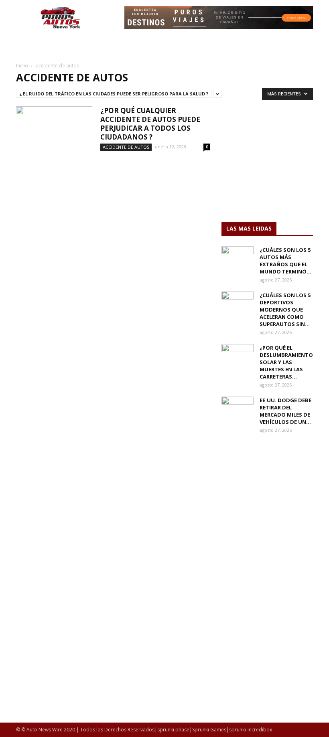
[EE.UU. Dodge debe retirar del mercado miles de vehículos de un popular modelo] (237, 408)
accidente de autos (126, 147)
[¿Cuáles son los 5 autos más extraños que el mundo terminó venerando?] (237, 257)
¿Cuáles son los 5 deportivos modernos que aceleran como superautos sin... (285, 310)
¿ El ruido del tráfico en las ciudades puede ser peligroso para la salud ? (113, 94)
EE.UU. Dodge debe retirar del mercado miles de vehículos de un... (285, 411)
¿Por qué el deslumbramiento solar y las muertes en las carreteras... (286, 362)
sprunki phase (173, 729)
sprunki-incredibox (250, 729)
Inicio (22, 65)
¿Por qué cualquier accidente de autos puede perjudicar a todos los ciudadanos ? (150, 124)
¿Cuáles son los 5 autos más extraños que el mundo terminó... (285, 260)
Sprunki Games (209, 729)
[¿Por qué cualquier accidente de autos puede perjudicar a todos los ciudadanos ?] (54, 132)
